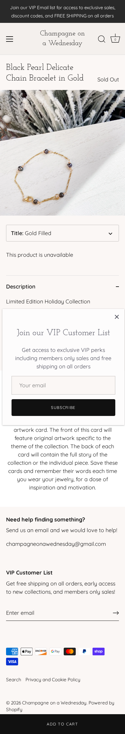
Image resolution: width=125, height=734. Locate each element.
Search (13, 679)
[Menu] (9, 39)
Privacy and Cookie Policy (52, 679)
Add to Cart (62, 723)
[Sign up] (116, 613)
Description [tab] (20, 286)
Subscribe (63, 407)
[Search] (101, 40)
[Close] (116, 316)
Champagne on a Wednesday (62, 38)
